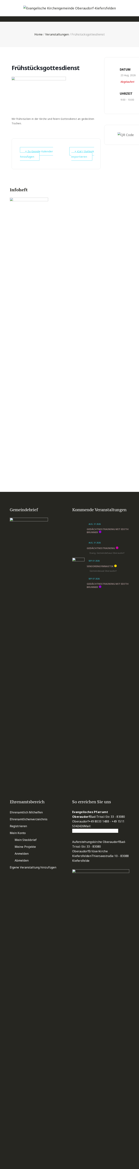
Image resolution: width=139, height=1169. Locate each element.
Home (38, 34)
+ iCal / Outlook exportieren (82, 153)
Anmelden (22, 854)
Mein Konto (18, 833)
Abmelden (22, 860)
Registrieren (18, 826)
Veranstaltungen (57, 34)
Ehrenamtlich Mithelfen (26, 812)
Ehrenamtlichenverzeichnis (29, 819)
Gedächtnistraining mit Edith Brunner (108, 530)
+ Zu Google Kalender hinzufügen (36, 153)
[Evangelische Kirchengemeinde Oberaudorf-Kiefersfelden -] (69, 8)
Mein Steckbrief (26, 840)
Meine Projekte (25, 847)
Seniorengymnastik (100, 566)
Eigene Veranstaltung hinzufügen (33, 867)
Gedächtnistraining (101, 548)
